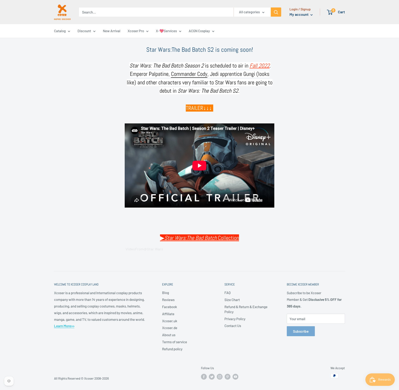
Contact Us (232, 326)
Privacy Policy (234, 319)
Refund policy (172, 349)
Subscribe (301, 331)
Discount (84, 31)
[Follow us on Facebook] (204, 376)
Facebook (169, 307)
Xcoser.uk (169, 321)
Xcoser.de (169, 328)
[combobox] (156, 12)
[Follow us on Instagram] (220, 376)
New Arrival (111, 31)
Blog (165, 292)
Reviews (168, 300)
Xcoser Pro (136, 31)
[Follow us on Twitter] (212, 376)
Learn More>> (64, 326)
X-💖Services (166, 31)
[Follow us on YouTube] (235, 376)
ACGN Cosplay (199, 31)
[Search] (276, 12)
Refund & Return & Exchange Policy (245, 309)
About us (168, 335)
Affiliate (168, 314)
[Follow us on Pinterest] (227, 376)
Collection (201, 237)
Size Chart (232, 300)
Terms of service (174, 342)
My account (299, 14)
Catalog (60, 31)
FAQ (227, 292)
